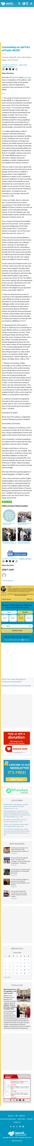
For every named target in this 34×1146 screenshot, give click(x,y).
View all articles (7, 581)
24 (28, 970)
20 (13, 970)
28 (17, 973)
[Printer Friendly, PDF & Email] (7, 502)
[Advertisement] (17, 25)
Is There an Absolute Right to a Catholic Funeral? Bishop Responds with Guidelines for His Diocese (20, 882)
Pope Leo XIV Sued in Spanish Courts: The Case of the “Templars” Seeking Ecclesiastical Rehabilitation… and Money (20, 860)
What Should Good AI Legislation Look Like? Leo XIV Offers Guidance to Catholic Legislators (16, 806)
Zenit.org (26, 77)
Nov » (9, 977)
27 (13, 973)
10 (28, 963)
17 (28, 966)
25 (5, 973)
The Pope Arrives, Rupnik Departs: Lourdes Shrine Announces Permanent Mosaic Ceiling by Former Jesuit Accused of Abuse (16, 831)
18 (5, 970)
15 (21, 966)
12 (9, 966)
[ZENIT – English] (9, 4)
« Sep (5, 977)
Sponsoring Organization (8, 1119)
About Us (11, 1116)
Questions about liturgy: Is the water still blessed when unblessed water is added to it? (20, 849)
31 (28, 973)
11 (5, 966)
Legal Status (21, 1119)
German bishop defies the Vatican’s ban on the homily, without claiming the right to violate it (19, 894)
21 (17, 970)
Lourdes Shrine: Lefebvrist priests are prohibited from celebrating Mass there (20, 871)
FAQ (16, 1116)
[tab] (10, 1076)
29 (21, 973)
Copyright (30, 1119)
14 (17, 966)
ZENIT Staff (23, 65)
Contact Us (17, 1122)
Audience (22, 1116)
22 (21, 970)
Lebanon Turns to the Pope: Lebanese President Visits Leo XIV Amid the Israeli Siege (10, 1009)
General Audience (8, 67)
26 (9, 973)
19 (9, 970)
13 (13, 966)
